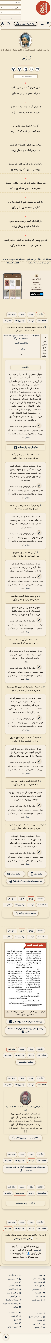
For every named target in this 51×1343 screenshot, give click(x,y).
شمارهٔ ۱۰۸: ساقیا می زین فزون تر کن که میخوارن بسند (38, 261)
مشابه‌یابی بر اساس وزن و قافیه (27, 1137)
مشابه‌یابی (38, 1296)
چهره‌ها (39, 1320)
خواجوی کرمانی (43, 50)
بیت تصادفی (37, 1279)
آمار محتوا (38, 1327)
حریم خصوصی (13, 1326)
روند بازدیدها (19, 320)
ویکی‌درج (22, 349)
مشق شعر (11, 314)
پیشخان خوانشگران (11, 1300)
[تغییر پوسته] (6, 1337)
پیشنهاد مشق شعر (25, 1062)
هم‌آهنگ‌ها (42, 320)
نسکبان (15, 1307)
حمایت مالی (37, 1324)
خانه (40, 1275)
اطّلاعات (40, 314)
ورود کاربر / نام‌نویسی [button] (27, 23)
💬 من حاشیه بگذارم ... (22, 1238)
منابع (16, 1319)
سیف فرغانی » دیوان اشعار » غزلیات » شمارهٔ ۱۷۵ (25, 1108)
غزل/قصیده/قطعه (21, 343)
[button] (48, 24)
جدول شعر (38, 1282)
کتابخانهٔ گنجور (13, 1286)
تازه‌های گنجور (37, 1300)
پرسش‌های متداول (35, 1317)
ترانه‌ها (31, 320)
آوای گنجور (14, 1296)
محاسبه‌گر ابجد (12, 1293)
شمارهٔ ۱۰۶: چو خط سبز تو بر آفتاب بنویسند (12, 261)
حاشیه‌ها (8, 320)
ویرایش (27, 437)
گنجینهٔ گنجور (13, 1289)
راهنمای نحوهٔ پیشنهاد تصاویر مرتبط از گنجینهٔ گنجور (25, 1030)
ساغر (16, 1282)
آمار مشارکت (13, 1312)
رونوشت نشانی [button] (16, 874)
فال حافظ (38, 1286)
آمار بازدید (14, 1316)
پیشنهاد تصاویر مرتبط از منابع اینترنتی (27, 1021)
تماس (16, 1323)
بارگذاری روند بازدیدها (25, 1203)
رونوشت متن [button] (39, 874)
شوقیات (6, 50)
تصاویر (22, 314)
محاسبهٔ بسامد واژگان (27, 913)
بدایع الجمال (17, 50)
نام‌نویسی (37, 1250)
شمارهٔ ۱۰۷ (25, 58)
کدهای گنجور (13, 1275)
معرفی (39, 1313)
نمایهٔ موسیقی (37, 1289)
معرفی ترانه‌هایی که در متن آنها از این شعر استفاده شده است (25, 1169)
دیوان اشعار (30, 50)
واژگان (31, 314)
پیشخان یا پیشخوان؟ (10, 1303)
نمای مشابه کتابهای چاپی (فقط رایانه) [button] (27, 881)
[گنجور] (43, 8)
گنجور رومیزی (13, 1279)
